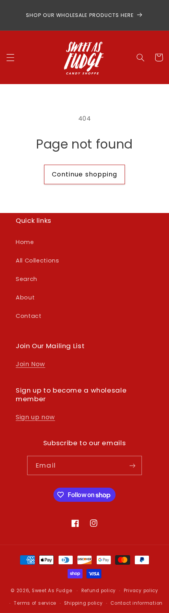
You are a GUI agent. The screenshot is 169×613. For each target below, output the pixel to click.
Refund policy (98, 590)
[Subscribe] (132, 465)
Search (26, 279)
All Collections (37, 260)
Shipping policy (83, 603)
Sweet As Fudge (52, 590)
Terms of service (35, 603)
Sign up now (35, 417)
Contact (28, 316)
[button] (10, 57)
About (25, 297)
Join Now (30, 364)
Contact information (136, 603)
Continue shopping (84, 174)
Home (25, 242)
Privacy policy (141, 590)
